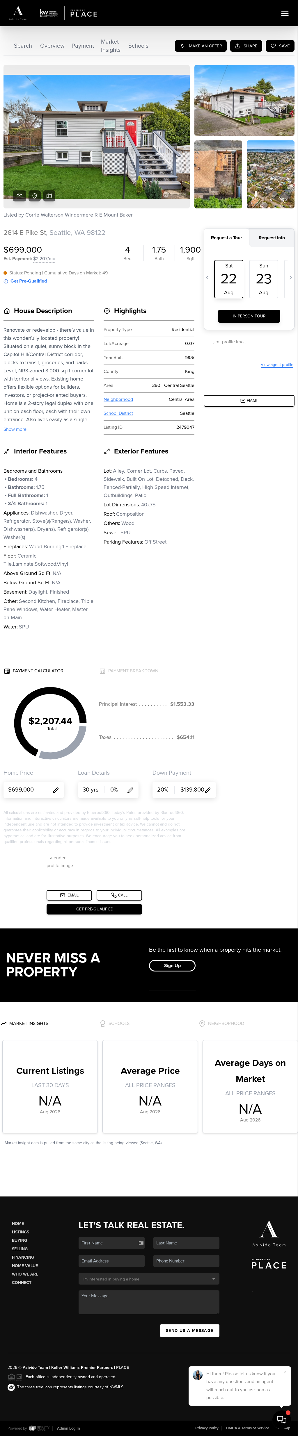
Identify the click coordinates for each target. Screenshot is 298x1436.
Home (18, 1223)
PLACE (122, 1367)
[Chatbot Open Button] (281, 1419)
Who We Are (25, 1274)
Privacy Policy (207, 1428)
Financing (23, 1257)
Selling (20, 1248)
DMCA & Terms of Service (247, 1428)
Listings (20, 1232)
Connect (21, 1282)
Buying (19, 1240)
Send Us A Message (190, 1330)
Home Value (25, 1265)
